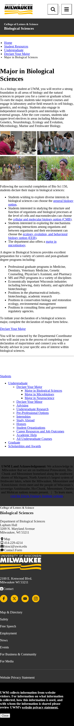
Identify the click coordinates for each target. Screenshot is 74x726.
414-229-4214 (13, 542)
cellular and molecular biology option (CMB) (42, 219)
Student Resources (16, 46)
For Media (7, 661)
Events (4, 647)
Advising (22, 405)
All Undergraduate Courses (34, 438)
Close (5, 715)
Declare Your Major (17, 54)
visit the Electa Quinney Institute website (36, 496)
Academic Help (26, 435)
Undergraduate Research (32, 409)
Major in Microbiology (39, 394)
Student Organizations (30, 427)
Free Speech (8, 626)
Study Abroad (25, 420)
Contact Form (13, 550)
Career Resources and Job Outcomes (40, 431)
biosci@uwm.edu (15, 546)
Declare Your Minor (29, 401)
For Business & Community (18, 654)
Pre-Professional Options (32, 413)
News (4, 640)
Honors (21, 424)
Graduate (14, 442)
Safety (4, 619)
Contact (8, 589)
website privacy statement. (40, 707)
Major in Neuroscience (39, 398)
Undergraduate (13, 50)
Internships (23, 416)
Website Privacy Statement (17, 677)
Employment (8, 633)
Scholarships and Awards (24, 446)
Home (8, 42)
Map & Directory (11, 612)
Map (7, 539)
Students (5, 376)
